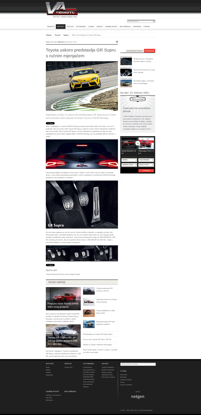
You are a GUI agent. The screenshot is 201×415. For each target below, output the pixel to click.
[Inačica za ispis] (117, 42)
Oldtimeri (86, 387)
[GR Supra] (82, 204)
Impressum (123, 374)
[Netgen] (137, 397)
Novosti (57, 35)
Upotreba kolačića (126, 380)
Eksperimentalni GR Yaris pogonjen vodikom (105, 323)
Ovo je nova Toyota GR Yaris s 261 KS (97, 339)
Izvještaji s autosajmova (53, 395)
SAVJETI (105, 364)
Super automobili (88, 382)
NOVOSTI (50, 364)
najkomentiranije (135, 51)
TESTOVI (68, 364)
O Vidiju (123, 371)
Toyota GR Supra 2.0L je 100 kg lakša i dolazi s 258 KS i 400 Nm (62, 340)
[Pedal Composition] (82, 253)
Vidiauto (49, 35)
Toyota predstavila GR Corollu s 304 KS (104, 289)
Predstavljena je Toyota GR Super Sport (97, 334)
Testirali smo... (68, 367)
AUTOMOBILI (88, 364)
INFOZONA (49, 400)
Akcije (48, 367)
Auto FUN (49, 398)
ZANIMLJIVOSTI (52, 391)
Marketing (123, 377)
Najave (66, 35)
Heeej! (122, 382)
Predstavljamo (87, 367)
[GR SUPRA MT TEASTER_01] (82, 154)
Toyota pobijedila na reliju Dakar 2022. (105, 312)
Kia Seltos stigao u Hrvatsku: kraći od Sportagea (144, 82)
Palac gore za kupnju (108, 377)
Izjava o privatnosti (126, 385)
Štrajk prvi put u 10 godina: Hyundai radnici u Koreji (143, 60)
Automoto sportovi (88, 379)
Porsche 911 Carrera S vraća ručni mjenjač (144, 71)
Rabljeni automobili (108, 370)
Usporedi (146, 170)
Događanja (49, 375)
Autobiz (48, 372)
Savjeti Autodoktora (108, 367)
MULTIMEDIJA (70, 391)
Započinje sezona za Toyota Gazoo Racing (106, 300)
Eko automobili (87, 384)
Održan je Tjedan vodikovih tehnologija (97, 345)
